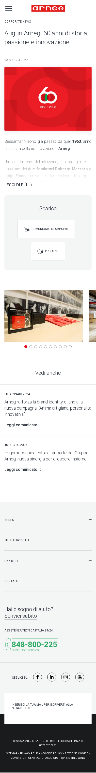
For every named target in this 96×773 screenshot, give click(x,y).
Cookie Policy (52, 753)
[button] (25, 346)
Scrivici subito (20, 616)
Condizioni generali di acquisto (34, 758)
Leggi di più (16, 185)
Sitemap (11, 753)
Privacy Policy (29, 753)
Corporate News (17, 21)
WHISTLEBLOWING (73, 758)
